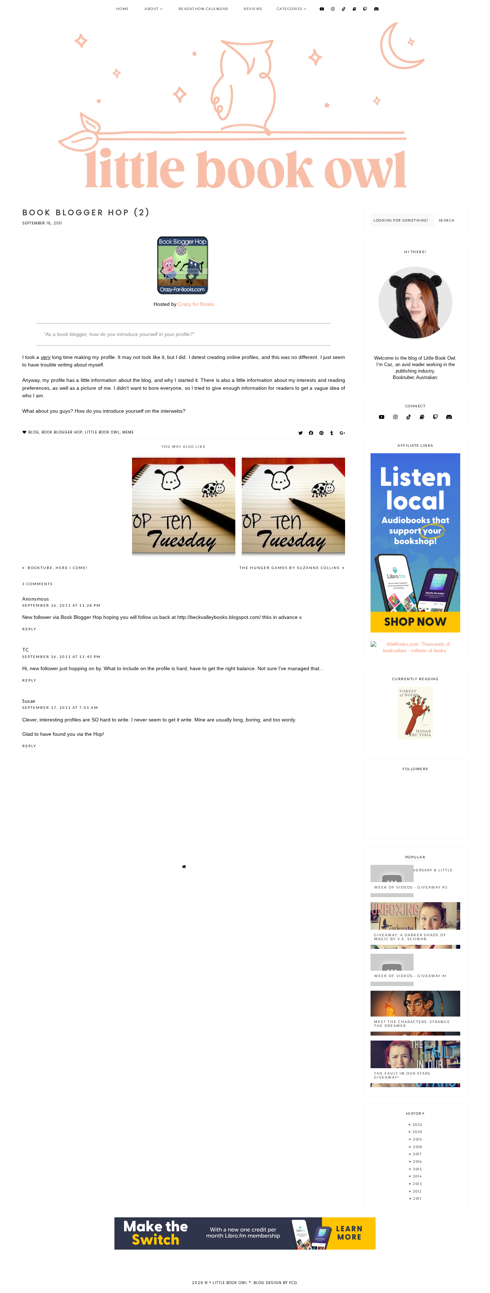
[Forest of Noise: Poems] (415, 737)
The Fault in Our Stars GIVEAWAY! (402, 1075)
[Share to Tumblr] (332, 433)
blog (33, 432)
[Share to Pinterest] (321, 433)
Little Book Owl (102, 432)
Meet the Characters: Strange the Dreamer (412, 1024)
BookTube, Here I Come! (57, 567)
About (152, 9)
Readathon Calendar (203, 9)
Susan (29, 701)
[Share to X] (300, 433)
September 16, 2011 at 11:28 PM (61, 605)
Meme (128, 432)
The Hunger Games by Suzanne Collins (290, 567)
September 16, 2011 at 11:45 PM (61, 656)
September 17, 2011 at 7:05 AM (60, 707)
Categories (290, 9)
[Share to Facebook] (311, 433)
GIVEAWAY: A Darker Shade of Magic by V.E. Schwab (410, 937)
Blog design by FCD (275, 1282)
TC (25, 650)
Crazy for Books (196, 304)
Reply (29, 629)
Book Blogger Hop (62, 432)
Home (122, 9)
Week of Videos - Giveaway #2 (411, 887)
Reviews (253, 9)
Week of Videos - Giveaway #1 (410, 976)
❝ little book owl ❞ (230, 1282)
